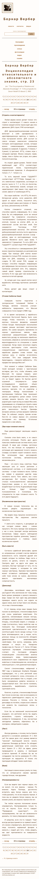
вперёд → (33, 109)
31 (27, 103)
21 (21, 100)
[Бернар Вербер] (7, 8)
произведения (19, 45)
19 (15, 100)
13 (32, 97)
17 (9, 100)
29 (21, 103)
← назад (5, 109)
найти (31, 34)
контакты (20, 26)
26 (12, 103)
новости (11, 26)
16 (6, 100)
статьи (19, 49)
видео (19, 55)
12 (29, 97)
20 (18, 100)
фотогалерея (19, 52)
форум (28, 26)
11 (26, 97)
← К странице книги (9, 858)
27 (15, 103)
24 (31, 100)
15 (3, 100)
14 (35, 97)
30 (24, 103)
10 (23, 97)
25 (34, 100)
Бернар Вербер (20, 19)
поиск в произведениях (19, 31)
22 (24, 100)
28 (18, 103)
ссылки (19, 58)
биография (19, 42)
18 (12, 100)
